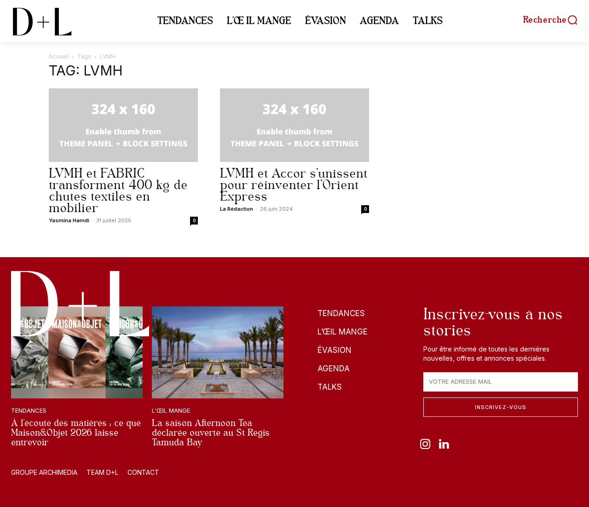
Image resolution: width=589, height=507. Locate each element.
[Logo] (80, 303)
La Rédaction (236, 209)
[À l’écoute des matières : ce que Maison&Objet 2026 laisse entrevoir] (77, 352)
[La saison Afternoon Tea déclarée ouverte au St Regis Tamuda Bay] (217, 352)
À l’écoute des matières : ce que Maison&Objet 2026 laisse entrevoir (76, 432)
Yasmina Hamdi (69, 220)
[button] (550, 19)
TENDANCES (28, 411)
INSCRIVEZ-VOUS (500, 407)
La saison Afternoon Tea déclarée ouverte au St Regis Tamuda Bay (211, 432)
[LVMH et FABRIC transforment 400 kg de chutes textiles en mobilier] (123, 125)
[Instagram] (425, 445)
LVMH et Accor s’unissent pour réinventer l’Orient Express (293, 185)
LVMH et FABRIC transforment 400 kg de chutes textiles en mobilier (118, 190)
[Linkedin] (444, 445)
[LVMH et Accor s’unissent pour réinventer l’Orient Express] (294, 125)
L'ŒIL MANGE (171, 411)
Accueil (59, 56)
